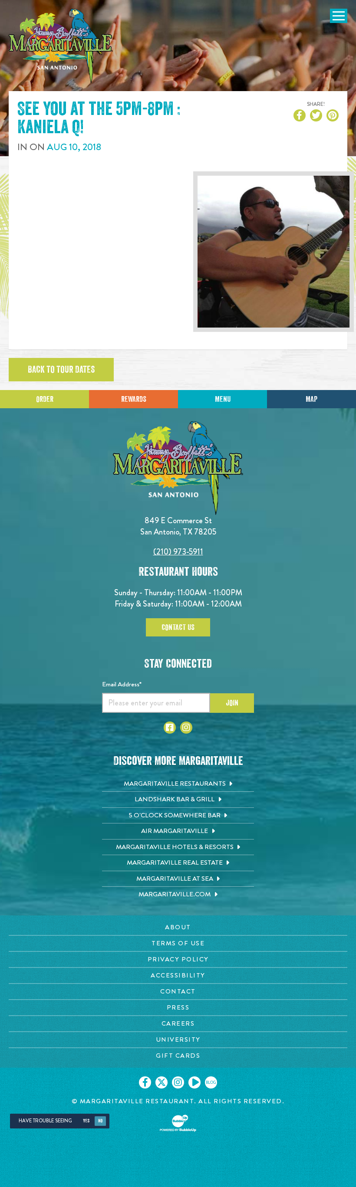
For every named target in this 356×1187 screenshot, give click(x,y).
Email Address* (122, 684)
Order (44, 399)
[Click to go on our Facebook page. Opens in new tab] (145, 1082)
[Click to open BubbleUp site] (178, 1123)
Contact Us (178, 627)
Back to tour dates (61, 369)
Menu (223, 399)
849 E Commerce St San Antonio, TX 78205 (178, 526)
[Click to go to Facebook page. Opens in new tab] (170, 727)
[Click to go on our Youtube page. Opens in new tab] (194, 1082)
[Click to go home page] (61, 46)
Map (311, 399)
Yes (86, 1120)
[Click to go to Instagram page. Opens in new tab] (186, 727)
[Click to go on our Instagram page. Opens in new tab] (178, 1082)
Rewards (133, 399)
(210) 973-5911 (178, 551)
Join (232, 703)
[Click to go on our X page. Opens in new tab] (161, 1082)
